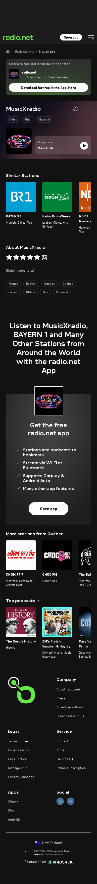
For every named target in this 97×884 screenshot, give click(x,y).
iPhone (13, 802)
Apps (60, 750)
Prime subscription (71, 768)
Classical (44, 119)
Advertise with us (69, 707)
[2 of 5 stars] (16, 257)
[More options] (88, 109)
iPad (11, 811)
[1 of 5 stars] (9, 257)
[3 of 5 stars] (23, 257)
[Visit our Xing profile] (71, 801)
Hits (27, 119)
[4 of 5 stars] (30, 257)
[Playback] (84, 146)
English (31, 283)
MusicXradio (46, 148)
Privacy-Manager (21, 777)
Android (14, 820)
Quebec (49, 283)
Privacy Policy (18, 750)
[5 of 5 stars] (37, 257)
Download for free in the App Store (48, 88)
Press (60, 698)
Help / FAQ (64, 759)
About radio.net (68, 689)
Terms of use (18, 741)
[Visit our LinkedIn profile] (60, 801)
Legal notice (17, 759)
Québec (68, 283)
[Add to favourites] (75, 109)
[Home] (8, 51)
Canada (13, 292)
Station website (17, 270)
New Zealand (51, 843)
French (13, 283)
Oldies (12, 119)
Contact (62, 741)
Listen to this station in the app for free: (40, 64)
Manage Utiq (17, 768)
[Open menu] (91, 37)
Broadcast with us (70, 716)
